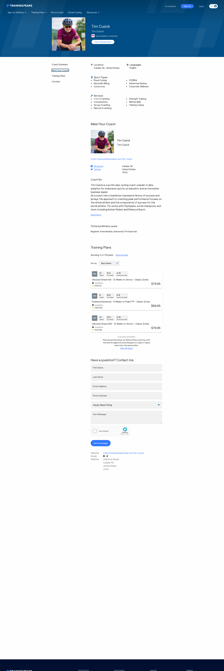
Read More (96, 215)
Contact (56, 81)
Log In (201, 6)
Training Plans (58, 76)
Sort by (94, 263)
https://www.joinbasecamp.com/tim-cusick (123, 453)
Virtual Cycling (75, 12)
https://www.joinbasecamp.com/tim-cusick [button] (111, 159)
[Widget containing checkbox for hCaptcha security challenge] (110, 431)
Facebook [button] (98, 166)
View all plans (121, 255)
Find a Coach (57, 12)
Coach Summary (60, 64)
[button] (104, 456)
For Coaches (170, 6)
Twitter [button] (97, 169)
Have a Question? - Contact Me (106, 36)
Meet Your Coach (60, 70)
